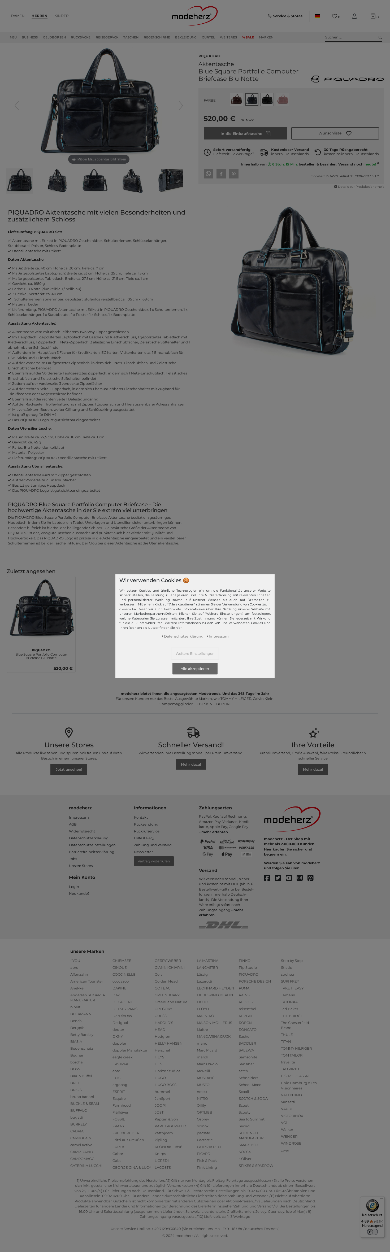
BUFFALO (78, 1110)
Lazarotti (204, 981)
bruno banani (82, 1096)
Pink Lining (207, 1167)
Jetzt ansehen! (69, 769)
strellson (288, 974)
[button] (335, 133)
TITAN (286, 1041)
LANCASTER (207, 967)
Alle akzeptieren (195, 668)
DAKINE (119, 988)
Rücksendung (146, 824)
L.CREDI (162, 1160)
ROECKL (246, 1022)
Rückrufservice (146, 831)
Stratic (286, 967)
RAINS (244, 995)
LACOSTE (163, 1167)
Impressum (79, 817)
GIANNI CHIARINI (170, 967)
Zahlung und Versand (153, 845)
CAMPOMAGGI (83, 1159)
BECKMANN (81, 1014)
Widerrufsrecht (82, 831)
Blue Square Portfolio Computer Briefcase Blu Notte (41, 653)
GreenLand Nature (171, 1002)
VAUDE (287, 1109)
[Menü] (381, 1199)
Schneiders (248, 1078)
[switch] (372, 1232)
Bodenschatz (81, 1048)
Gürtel (208, 37)
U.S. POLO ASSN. (295, 1076)
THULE (287, 1034)
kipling (161, 1140)
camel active (81, 1145)
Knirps (160, 1153)
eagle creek (122, 1057)
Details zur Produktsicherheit (361, 187)
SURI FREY (290, 981)
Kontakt (141, 817)
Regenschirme (157, 37)
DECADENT (122, 1002)
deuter (118, 1029)
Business (30, 37)
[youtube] (291, 878)
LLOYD (203, 1009)
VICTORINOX (292, 1116)
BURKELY (78, 1124)
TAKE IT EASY (292, 988)
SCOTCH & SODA (253, 1098)
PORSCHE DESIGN (255, 981)
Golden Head (166, 981)
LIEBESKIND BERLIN (215, 995)
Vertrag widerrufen (154, 861)
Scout (244, 1105)
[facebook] (269, 878)
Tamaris (288, 995)
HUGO (160, 1078)
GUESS (161, 1016)
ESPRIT (118, 1091)
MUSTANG (206, 1078)
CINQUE (119, 967)
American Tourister (86, 981)
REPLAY (245, 1016)
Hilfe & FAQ (144, 838)
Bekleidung (186, 37)
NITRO (202, 1098)
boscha (76, 1062)
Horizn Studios (167, 1071)
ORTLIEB (204, 1112)
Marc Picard (207, 1050)
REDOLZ (246, 1002)
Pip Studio (248, 967)
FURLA (118, 1147)
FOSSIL (118, 1119)
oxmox (203, 1126)
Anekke (77, 988)
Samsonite (248, 1057)
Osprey (203, 1119)
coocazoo (120, 981)
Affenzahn (79, 974)
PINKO (244, 960)
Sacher (245, 1036)
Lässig (202, 974)
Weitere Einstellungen (195, 653)
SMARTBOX (249, 1145)
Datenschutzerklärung (89, 838)
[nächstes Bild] (181, 106)
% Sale (248, 37)
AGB (73, 824)
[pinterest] (312, 878)
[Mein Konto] (355, 16)
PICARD (203, 1153)
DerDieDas (122, 1016)
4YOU (75, 960)
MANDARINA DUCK (214, 1036)
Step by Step (292, 960)
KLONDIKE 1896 (168, 1147)
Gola (159, 974)
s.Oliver (245, 1159)
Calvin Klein (80, 1138)
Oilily (201, 1105)
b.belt (75, 1007)
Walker (287, 1129)
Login (74, 886)
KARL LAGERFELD (170, 1126)
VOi (284, 1122)
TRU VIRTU (290, 1069)
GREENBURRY (167, 995)
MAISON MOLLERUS (214, 1022)
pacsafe (203, 1133)
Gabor (117, 1153)
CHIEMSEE (121, 960)
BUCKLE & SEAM (84, 1103)
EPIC (116, 1078)
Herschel (162, 1050)
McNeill (203, 1071)
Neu (13, 37)
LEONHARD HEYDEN (215, 988)
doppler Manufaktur (130, 1050)
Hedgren (162, 1036)
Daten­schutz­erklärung (183, 636)
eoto (116, 1071)
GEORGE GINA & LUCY (131, 1167)
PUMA (244, 988)
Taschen (130, 37)
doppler (119, 1043)
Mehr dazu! (191, 764)
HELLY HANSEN (169, 1043)
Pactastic (205, 1140)
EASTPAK (120, 1064)
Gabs (116, 1160)
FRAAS (118, 1126)
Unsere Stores (81, 865)
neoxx (202, 1091)
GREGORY (163, 1009)
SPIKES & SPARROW (256, 1165)
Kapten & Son (166, 1119)
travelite (288, 1062)
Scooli (244, 1091)
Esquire (119, 1098)
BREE (75, 1083)
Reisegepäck (107, 37)
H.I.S (158, 1064)
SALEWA (246, 1050)
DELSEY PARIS (124, 1009)
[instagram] (302, 878)
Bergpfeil (78, 1028)
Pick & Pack (207, 1160)
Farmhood (121, 1105)
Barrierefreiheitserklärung (91, 852)
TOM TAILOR (291, 1055)
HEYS (159, 1057)
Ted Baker (289, 1009)
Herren (39, 16)
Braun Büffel (81, 1076)
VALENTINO (291, 1095)
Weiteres (228, 37)
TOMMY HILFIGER (296, 1048)
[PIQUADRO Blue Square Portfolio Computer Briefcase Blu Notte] (19, 181)
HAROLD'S (164, 1022)
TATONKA (289, 1002)
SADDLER (247, 1043)
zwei (285, 1150)
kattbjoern (164, 1133)
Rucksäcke (80, 37)
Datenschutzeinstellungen (92, 845)
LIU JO (202, 1002)
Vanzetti (288, 1102)
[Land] (317, 16)
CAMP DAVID (81, 1152)
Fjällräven (120, 1112)
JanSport (162, 1098)
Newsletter (143, 852)
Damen (18, 16)
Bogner (76, 1055)
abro (74, 967)
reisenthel (247, 1009)
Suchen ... (333, 37)
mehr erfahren (214, 832)
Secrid (244, 1126)
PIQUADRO (209, 55)
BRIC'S (76, 1090)
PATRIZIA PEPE (210, 1147)
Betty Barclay (81, 1034)
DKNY (117, 1036)
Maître (202, 1029)
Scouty (244, 1112)
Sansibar (246, 1064)
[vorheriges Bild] (17, 106)
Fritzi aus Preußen (128, 1140)
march (202, 1057)
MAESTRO (205, 1016)
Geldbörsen (54, 37)
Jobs (73, 859)
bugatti (76, 1117)
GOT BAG (163, 988)
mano (202, 1043)
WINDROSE (291, 1143)
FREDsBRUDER (125, 1133)
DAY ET (118, 995)
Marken (266, 37)
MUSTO (203, 1085)
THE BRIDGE (292, 1016)
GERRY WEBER (168, 960)
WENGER (289, 1136)
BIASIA (76, 1041)
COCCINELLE (124, 974)
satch (243, 1071)
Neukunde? (79, 893)
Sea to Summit (252, 1119)
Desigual (120, 1022)
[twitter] (280, 878)
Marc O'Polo (207, 1064)
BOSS (75, 1069)
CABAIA (77, 1131)
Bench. (76, 1021)
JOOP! (160, 1105)
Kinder (61, 16)
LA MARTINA (207, 960)
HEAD (160, 1029)
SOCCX (245, 1152)
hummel (162, 1091)
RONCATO (248, 1029)
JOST (159, 1112)
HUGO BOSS (165, 1085)
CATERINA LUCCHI (86, 1165)
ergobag (119, 1085)
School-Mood (250, 1085)
